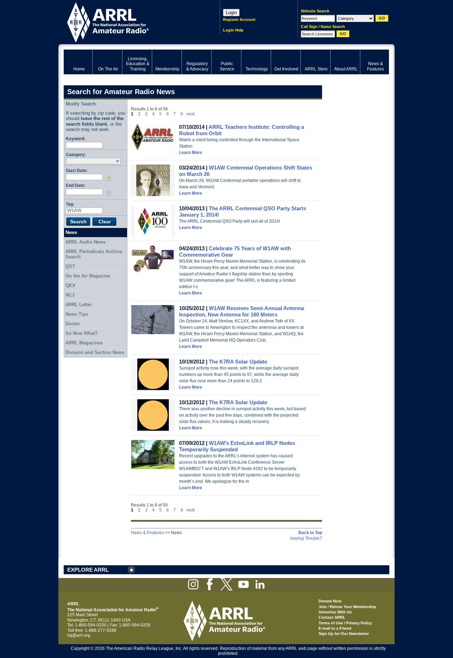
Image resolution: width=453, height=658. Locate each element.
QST (70, 266)
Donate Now (330, 601)
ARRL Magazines (84, 342)
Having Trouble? (306, 538)
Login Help (233, 30)
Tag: (70, 204)
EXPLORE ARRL (88, 570)
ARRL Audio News (85, 242)
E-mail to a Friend (335, 628)
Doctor (72, 323)
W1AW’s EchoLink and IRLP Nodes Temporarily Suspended (237, 446)
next (191, 113)
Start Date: (77, 170)
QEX (70, 285)
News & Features (147, 532)
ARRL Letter (78, 304)
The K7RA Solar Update (238, 362)
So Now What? (81, 333)
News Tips (76, 314)
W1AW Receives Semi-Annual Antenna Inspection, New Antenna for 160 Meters (241, 311)
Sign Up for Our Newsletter (344, 633)
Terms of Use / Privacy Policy (345, 623)
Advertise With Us (335, 612)
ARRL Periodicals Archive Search (93, 254)
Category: (76, 154)
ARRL (133, 21)
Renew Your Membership (353, 607)
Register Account (239, 19)
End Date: (76, 185)
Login (231, 12)
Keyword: (75, 138)
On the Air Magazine (87, 276)
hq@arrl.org (78, 635)
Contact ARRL (332, 617)
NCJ (69, 295)
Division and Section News (94, 352)
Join (323, 607)
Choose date (109, 178)
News (71, 232)
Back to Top (310, 532)
